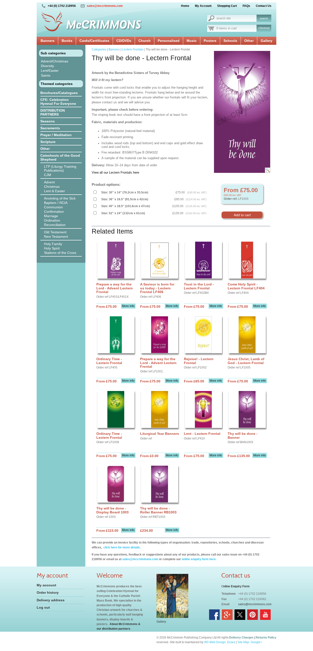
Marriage (51, 216)
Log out (43, 607)
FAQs (246, 6)
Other (249, 41)
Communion (53, 207)
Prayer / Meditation (56, 135)
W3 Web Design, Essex (219, 642)
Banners (48, 41)
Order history (48, 592)
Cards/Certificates (94, 41)
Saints (45, 75)
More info (128, 306)
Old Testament (55, 232)
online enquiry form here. (199, 559)
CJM (47, 175)
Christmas (52, 187)
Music (192, 41)
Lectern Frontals (133, 49)
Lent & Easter (54, 191)
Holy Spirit (52, 248)
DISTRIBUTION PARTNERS (52, 112)
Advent (49, 182)
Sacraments (50, 128)
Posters (210, 41)
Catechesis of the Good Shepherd (60, 157)
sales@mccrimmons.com (105, 6)
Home (185, 6)
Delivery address (51, 600)
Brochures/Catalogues (59, 93)
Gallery (266, 41)
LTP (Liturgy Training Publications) (60, 168)
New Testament (56, 236)
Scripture (48, 142)
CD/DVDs (123, 41)
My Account (203, 6)
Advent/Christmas (54, 61)
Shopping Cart (227, 6)
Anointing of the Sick (60, 198)
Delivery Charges (241, 637)
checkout (263, 27)
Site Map (243, 642)
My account (46, 585)
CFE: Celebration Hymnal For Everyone (58, 102)
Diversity (47, 66)
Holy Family (53, 244)
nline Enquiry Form (237, 586)
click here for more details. (122, 547)
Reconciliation (55, 225)
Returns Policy (266, 637)
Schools (230, 41)
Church (144, 41)
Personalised (168, 41)
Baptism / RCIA (55, 203)
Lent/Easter (50, 70)
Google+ (256, 642)
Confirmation (54, 211)
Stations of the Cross (60, 253)
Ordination (52, 220)
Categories (99, 49)
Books (67, 41)
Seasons (47, 121)
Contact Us (263, 6)
